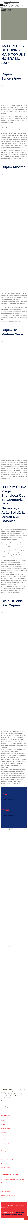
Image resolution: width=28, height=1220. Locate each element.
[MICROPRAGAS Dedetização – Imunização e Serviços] (14, 4)
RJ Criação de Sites (19, 1212)
